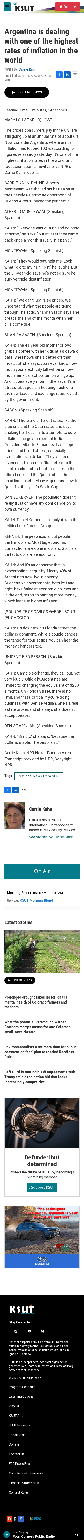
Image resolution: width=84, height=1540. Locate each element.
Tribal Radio (17, 1435)
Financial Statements (24, 1483)
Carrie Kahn (27, 69)
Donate (69, 7)
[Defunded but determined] (42, 1123)
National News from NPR (39, 776)
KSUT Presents (19, 1425)
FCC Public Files (20, 1463)
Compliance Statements (26, 1473)
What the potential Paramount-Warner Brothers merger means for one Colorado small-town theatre (37, 1027)
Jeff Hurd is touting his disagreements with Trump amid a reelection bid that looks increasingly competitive (39, 1077)
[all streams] (78, 1534)
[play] (7, 1534)
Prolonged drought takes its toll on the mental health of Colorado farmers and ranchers (36, 1002)
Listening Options (21, 1396)
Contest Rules (19, 1492)
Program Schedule (22, 1387)
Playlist (14, 1406)
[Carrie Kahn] (14, 815)
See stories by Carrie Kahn (51, 836)
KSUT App (16, 1415)
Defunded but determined (42, 1160)
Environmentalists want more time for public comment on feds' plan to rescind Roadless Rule (40, 1052)
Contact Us (16, 1454)
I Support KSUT (42, 1187)
